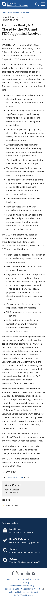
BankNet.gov (15, 529)
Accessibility (35, 579)
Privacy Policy (13, 579)
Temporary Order (14, 477)
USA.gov (24, 579)
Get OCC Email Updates (23, 595)
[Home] (6, 540)
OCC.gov (13, 559)
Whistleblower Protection (32, 589)
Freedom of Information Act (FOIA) (23, 585)
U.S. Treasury (23, 582)
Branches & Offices (14, 505)
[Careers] (6, 550)
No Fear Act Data (11, 589)
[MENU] (43, 4)
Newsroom (25, 13)
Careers (13, 549)
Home (4, 13)
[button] (37, 4)
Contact (34, 592)
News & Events (13, 13)
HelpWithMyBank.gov (19, 539)
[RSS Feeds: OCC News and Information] (33, 573)
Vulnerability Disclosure (19, 592)
